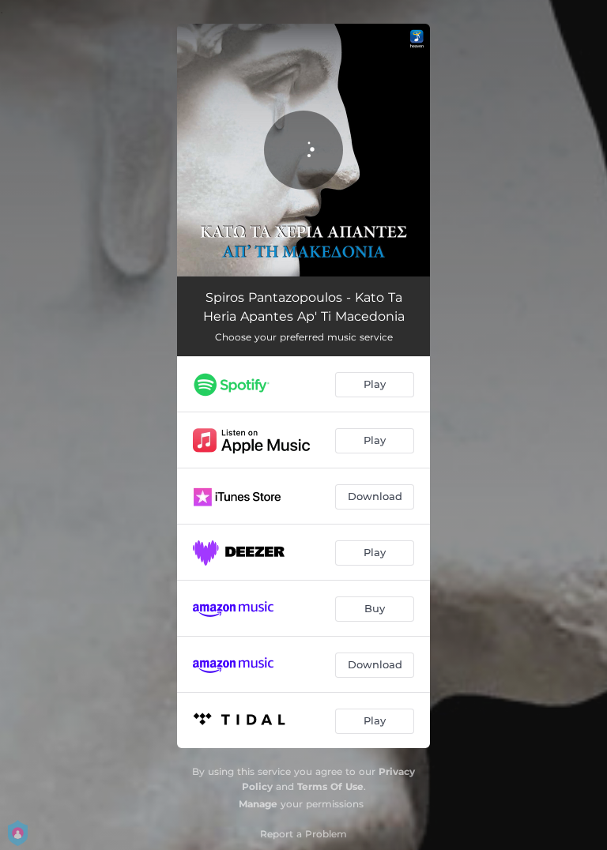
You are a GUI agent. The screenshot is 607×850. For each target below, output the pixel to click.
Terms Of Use (330, 786)
